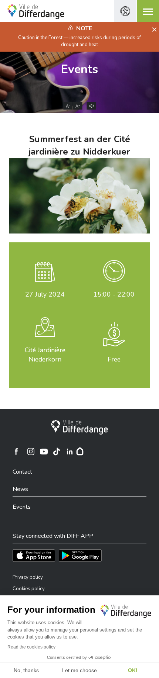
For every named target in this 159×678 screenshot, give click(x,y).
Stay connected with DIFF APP (53, 536)
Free (114, 359)
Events (79, 69)
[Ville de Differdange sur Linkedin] (69, 451)
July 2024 (45, 294)
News (20, 489)
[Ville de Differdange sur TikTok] (56, 451)
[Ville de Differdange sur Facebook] (16, 451)
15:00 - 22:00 (114, 294)
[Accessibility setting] (125, 11)
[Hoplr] (80, 451)
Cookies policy (29, 588)
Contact (22, 472)
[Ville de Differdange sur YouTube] (43, 451)
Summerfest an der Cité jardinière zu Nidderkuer (79, 145)
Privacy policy (28, 577)
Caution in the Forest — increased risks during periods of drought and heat (79, 41)
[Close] (153, 30)
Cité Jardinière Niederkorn (45, 355)
